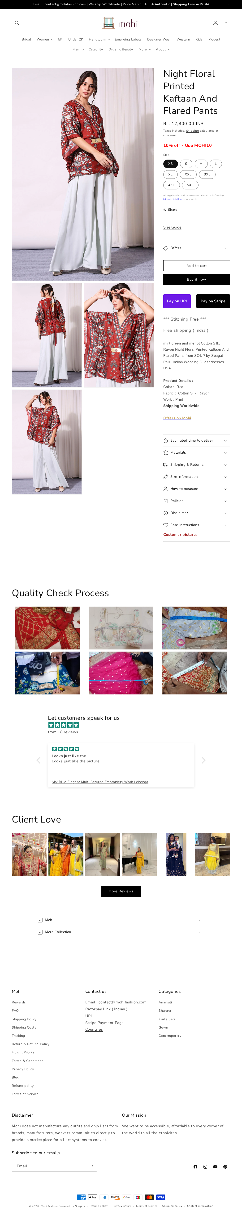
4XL (171, 185)
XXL (188, 174)
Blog (15, 1077)
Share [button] (172, 209)
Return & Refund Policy (30, 1044)
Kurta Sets (167, 1019)
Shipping (192, 131)
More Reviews (121, 891)
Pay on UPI (177, 301)
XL (170, 174)
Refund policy (23, 1085)
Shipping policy (172, 1206)
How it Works (23, 1052)
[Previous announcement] (13, 4)
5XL (190, 185)
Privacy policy (121, 1206)
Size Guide (172, 227)
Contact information (200, 1206)
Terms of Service (25, 1094)
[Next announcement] (228, 4)
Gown (163, 1027)
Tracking (18, 1036)
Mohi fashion (49, 1206)
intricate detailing (172, 199)
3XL (207, 174)
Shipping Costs (24, 1027)
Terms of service (146, 1206)
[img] (123, 725)
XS (170, 163)
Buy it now (196, 279)
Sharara (165, 1010)
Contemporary (170, 1036)
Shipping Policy (24, 1019)
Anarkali (165, 1002)
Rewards (19, 1002)
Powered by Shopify (72, 1206)
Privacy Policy (23, 1069)
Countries (94, 1029)
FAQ (15, 1010)
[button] (17, 23)
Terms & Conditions (27, 1061)
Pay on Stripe (213, 301)
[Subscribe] (91, 1166)
